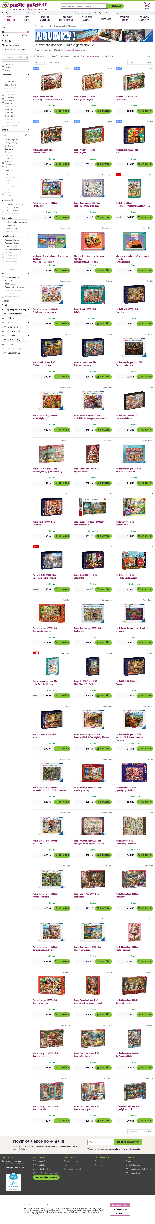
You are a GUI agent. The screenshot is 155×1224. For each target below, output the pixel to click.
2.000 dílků (10, 113)
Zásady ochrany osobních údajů (139, 1169)
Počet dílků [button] (6, 75)
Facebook (99, 1161)
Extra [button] (4, 274)
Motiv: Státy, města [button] (10, 327)
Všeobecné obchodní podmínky (45, 1173)
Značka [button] (5, 130)
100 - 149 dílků (11, 85)
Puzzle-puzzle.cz (42, 26)
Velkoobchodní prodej (134, 1165)
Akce (8, 71)
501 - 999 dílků (11, 100)
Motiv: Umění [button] (7, 344)
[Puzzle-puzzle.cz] (24, 6)
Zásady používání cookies (136, 1173)
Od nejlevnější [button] (65, 56)
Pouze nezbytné (120, 1209)
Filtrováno (72, 26)
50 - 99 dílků (10, 82)
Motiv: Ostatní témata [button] (11, 353)
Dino (7, 168)
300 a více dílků (11, 94)
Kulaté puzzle (11, 246)
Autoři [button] (4, 305)
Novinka (9, 67)
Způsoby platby (25, 13)
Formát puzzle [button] (8, 236)
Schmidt (9, 158)
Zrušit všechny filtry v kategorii (16, 49)
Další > (149, 62)
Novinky (98, 13)
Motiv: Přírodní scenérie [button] (12, 314)
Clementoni (10, 164)
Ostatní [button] (130, 1157)
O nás (128, 1161)
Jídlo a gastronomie (12, 45)
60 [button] (36, 62)
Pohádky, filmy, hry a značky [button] (14, 309)
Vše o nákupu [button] (40, 1157)
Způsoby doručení (8, 13)
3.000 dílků (10, 116)
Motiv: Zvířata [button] (8, 318)
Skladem (9, 64)
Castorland (10, 149)
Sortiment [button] (70, 1157)
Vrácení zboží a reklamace (43, 1169)
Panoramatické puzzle (14, 249)
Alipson (8, 161)
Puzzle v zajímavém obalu (15, 287)
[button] (115, 6)
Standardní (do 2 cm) (14, 204)
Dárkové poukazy (112, 13)
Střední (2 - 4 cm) (12, 207)
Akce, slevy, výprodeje (83, 13)
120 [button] (40, 62)
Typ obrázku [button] (7, 218)
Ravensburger (11, 140)
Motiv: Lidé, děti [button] (8, 335)
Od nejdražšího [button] (79, 56)
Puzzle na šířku (12, 240)
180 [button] (44, 62)
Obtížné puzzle (11, 284)
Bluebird (9, 146)
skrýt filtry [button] (39, 56)
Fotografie (10, 225)
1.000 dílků (10, 103)
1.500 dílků (10, 110)
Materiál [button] (5, 301)
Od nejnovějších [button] (93, 56)
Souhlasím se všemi (120, 1205)
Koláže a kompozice (13, 228)
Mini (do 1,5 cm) (12, 210)
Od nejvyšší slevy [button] (108, 56)
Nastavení (120, 1214)
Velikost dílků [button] (7, 200)
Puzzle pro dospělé (58, 26)
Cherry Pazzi (11, 143)
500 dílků (9, 97)
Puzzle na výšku (12, 243)
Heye (8, 174)
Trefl (7, 152)
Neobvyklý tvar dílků (13, 281)
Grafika (8, 171)
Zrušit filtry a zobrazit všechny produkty (73, 50)
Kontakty (38, 13)
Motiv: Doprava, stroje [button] (11, 331)
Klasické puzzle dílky (13, 278)
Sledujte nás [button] (102, 1157)
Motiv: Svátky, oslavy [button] (11, 340)
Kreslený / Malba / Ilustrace (16, 222)
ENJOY (8, 155)
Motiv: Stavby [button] (8, 323)
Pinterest (98, 1165)
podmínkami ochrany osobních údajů (125, 1149)
